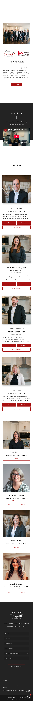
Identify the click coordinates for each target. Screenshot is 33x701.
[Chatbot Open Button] (28, 696)
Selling (20, 623)
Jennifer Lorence (16, 495)
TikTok (5, 680)
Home (5, 623)
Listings (11, 623)
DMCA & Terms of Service (20, 699)
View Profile (16, 227)
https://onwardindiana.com (16, 500)
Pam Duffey (16, 540)
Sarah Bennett (16, 584)
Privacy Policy (10, 699)
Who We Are (17, 626)
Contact (23, 223)
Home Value (10, 626)
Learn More (16, 84)
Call (9, 223)
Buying (15, 623)
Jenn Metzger (16, 452)
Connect (24, 626)
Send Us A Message (16, 666)
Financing (26, 623)
